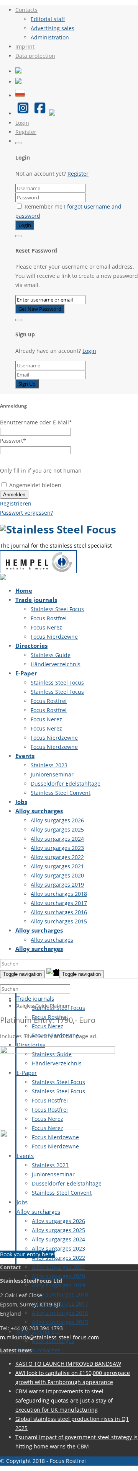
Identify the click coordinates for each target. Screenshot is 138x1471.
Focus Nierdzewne (54, 636)
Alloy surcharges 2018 (59, 893)
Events (24, 756)
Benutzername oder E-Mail (36, 422)
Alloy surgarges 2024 (57, 838)
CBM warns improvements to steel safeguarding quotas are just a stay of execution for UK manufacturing (64, 1400)
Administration (50, 37)
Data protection (35, 55)
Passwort (13, 440)
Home (23, 590)
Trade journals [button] (35, 998)
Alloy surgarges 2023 (57, 847)
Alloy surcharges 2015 (59, 921)
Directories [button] (30, 1045)
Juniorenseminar (52, 774)
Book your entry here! (27, 1254)
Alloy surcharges (39, 811)
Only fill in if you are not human (41, 470)
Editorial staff (48, 19)
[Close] (18, 143)
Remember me (43, 206)
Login (22, 122)
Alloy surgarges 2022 (57, 857)
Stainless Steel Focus (57, 609)
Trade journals (36, 599)
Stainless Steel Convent (60, 792)
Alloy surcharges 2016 (59, 912)
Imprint (24, 46)
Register (25, 131)
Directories (31, 645)
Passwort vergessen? (26, 512)
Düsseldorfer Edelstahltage (65, 783)
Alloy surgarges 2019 (57, 884)
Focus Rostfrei (49, 618)
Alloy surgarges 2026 (57, 820)
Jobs (21, 802)
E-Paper (26, 673)
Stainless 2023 (49, 765)
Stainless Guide (51, 655)
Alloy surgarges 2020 (57, 875)
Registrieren (15, 503)
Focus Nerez (46, 627)
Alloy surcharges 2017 (59, 903)
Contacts (26, 9)
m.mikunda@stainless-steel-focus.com (49, 1337)
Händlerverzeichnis (55, 664)
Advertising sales (52, 28)
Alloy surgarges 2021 (57, 866)
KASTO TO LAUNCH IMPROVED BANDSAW (68, 1363)
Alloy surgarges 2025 (57, 829)
